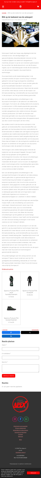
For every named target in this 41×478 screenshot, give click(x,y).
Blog (20, 439)
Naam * (4, 345)
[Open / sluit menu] (3, 6)
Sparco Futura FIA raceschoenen (11, 319)
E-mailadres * (6, 353)
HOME (4, 13)
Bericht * (5, 362)
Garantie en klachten (20, 432)
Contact (20, 434)
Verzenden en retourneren (20, 430)
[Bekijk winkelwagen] (38, 6)
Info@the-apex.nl (20, 452)
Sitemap (20, 436)
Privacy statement (20, 428)
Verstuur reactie (8, 376)
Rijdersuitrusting (7, 269)
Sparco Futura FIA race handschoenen (11, 292)
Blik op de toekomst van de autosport (20, 13)
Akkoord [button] (33, 473)
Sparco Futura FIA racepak (30, 292)
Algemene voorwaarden (20, 426)
